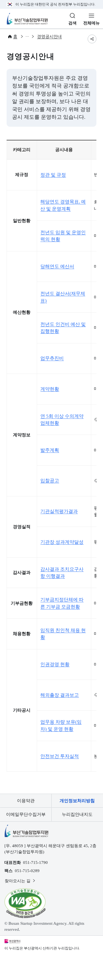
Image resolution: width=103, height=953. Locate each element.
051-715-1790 (35, 862)
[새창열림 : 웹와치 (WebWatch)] (25, 903)
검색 (72, 23)
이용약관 (26, 800)
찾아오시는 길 (18, 881)
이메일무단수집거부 (26, 814)
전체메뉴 (91, 23)
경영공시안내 (49, 36)
